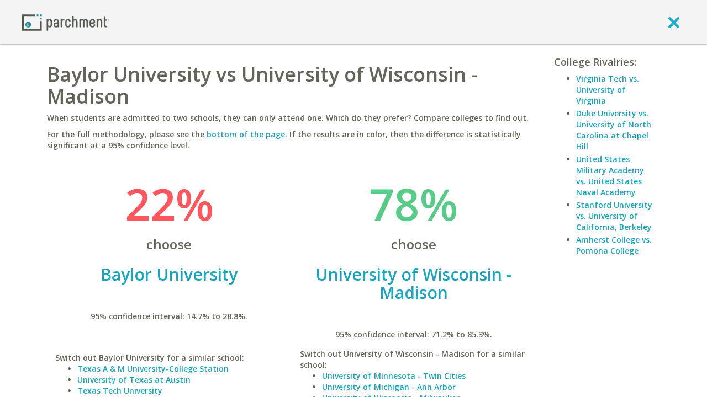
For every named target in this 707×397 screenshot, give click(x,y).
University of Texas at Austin (134, 379)
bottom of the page (246, 134)
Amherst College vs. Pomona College (614, 245)
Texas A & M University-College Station (153, 368)
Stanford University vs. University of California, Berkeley (614, 216)
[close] (674, 22)
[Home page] (65, 22)
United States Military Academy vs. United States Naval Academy (610, 175)
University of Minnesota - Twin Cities (394, 376)
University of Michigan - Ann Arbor (389, 387)
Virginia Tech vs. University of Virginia (607, 89)
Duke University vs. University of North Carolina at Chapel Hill (613, 130)
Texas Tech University (119, 390)
